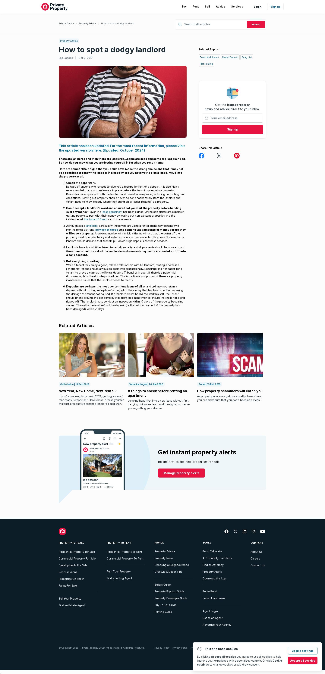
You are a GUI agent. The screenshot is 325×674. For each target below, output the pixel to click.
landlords (91, 225)
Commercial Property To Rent (125, 558)
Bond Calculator (213, 551)
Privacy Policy (161, 647)
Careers (255, 558)
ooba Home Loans (214, 598)
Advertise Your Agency (217, 624)
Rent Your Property (119, 571)
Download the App (214, 578)
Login (257, 6)
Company (257, 542)
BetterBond (210, 591)
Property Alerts (212, 571)
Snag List (247, 57)
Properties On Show (71, 578)
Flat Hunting (206, 63)
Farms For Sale (68, 585)
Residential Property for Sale (77, 551)
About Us (256, 551)
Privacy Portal (180, 647)
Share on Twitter (219, 155)
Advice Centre (66, 23)
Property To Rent (119, 542)
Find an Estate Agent (72, 605)
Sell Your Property (70, 598)
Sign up (275, 6)
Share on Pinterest (237, 155)
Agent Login (210, 611)
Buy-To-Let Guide (165, 605)
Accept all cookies (302, 660)
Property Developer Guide (171, 598)
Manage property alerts (181, 473)
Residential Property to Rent (124, 551)
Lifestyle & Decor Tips (168, 571)
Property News (164, 558)
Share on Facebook (201, 155)
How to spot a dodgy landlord (117, 23)
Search (256, 24)
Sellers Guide (163, 584)
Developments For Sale (73, 565)
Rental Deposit (230, 57)
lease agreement (112, 211)
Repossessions (68, 572)
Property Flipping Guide (169, 591)
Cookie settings (303, 650)
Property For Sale (71, 542)
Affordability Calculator (217, 558)
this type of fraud (95, 219)
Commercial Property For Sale (77, 558)
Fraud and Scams (209, 57)
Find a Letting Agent (119, 578)
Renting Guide (163, 611)
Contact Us (258, 565)
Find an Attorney (213, 564)
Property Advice (87, 23)
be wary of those (106, 229)
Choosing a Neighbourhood (172, 564)
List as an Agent (213, 617)
